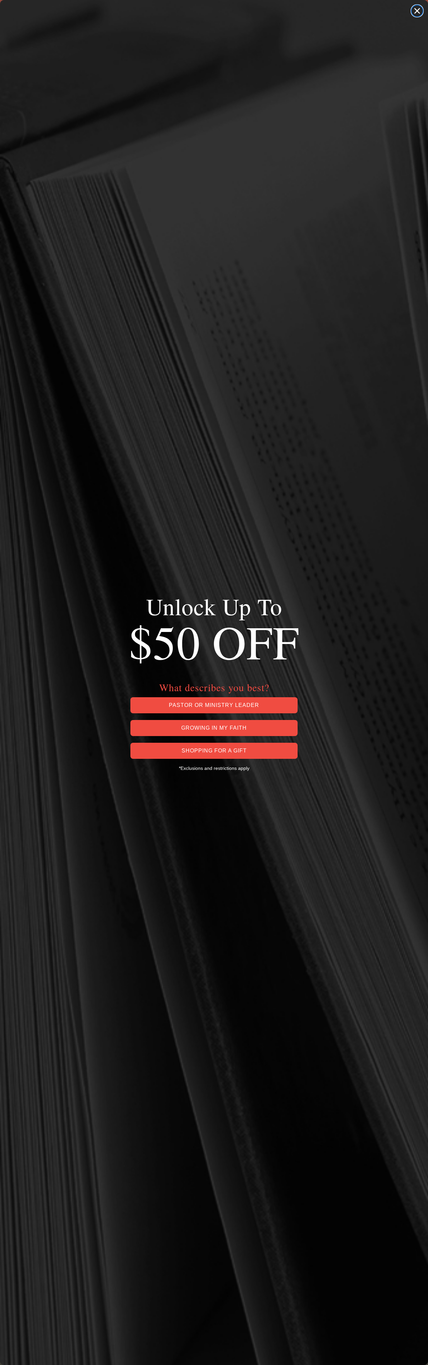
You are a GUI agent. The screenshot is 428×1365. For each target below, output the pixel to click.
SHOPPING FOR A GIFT (214, 750)
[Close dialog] (417, 11)
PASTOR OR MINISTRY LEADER (214, 705)
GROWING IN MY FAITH (214, 728)
